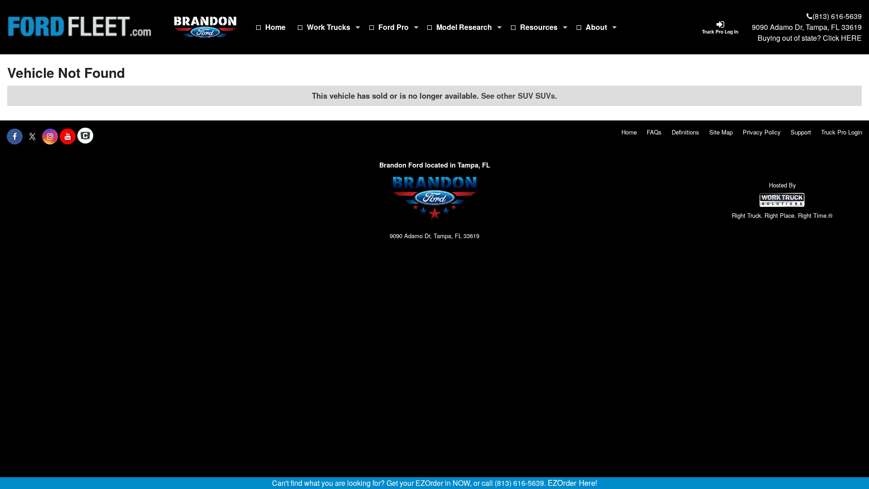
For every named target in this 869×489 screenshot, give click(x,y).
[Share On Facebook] (15, 136)
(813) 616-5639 (837, 16)
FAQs (654, 132)
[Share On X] (32, 136)
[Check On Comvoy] (85, 136)
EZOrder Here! (572, 482)
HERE (851, 38)
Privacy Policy (762, 132)
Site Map (721, 132)
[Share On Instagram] (50, 136)
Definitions (685, 132)
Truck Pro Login (841, 132)
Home (275, 27)
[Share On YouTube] (68, 136)
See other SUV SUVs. (519, 95)
